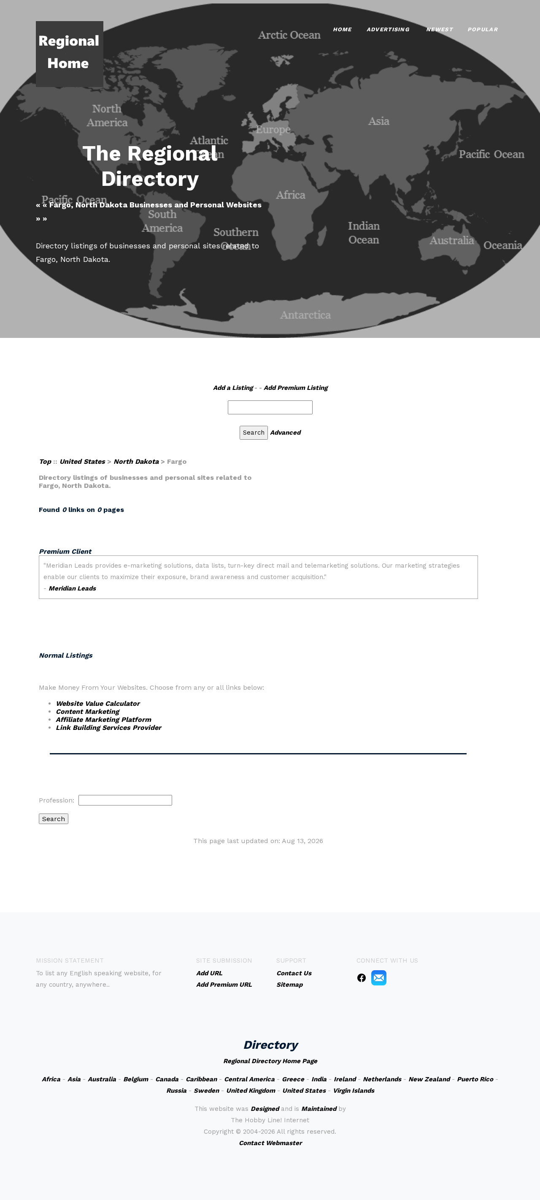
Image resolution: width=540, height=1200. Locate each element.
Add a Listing (233, 388)
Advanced (285, 432)
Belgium (135, 1079)
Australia (102, 1079)
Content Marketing (87, 711)
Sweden (206, 1090)
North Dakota (136, 461)
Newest (439, 29)
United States (82, 461)
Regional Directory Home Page (270, 1061)
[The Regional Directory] (69, 53)
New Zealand (429, 1079)
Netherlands (382, 1079)
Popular (482, 29)
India (319, 1079)
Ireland (345, 1079)
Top (45, 461)
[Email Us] (379, 977)
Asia (74, 1079)
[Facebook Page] (361, 977)
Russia (176, 1090)
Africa (51, 1079)
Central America (249, 1079)
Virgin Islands (353, 1090)
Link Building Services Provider (108, 728)
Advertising (388, 29)
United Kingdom (250, 1090)
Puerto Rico (475, 1079)
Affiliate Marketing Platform (103, 720)
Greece (293, 1079)
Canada (166, 1079)
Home (342, 29)
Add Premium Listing (295, 388)
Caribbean (201, 1079)
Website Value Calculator (98, 703)
